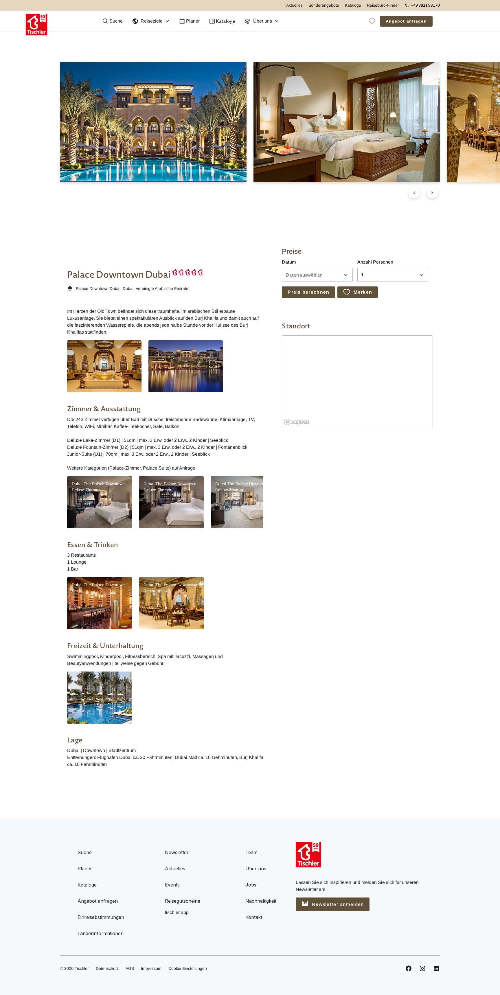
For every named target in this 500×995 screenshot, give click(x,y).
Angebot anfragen (406, 21)
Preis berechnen (308, 292)
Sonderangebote (323, 5)
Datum (289, 262)
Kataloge (353, 5)
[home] (36, 21)
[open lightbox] (104, 366)
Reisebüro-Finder (383, 5)
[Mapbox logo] (296, 422)
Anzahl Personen (375, 262)
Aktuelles (294, 5)
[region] (357, 382)
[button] (150, 21)
